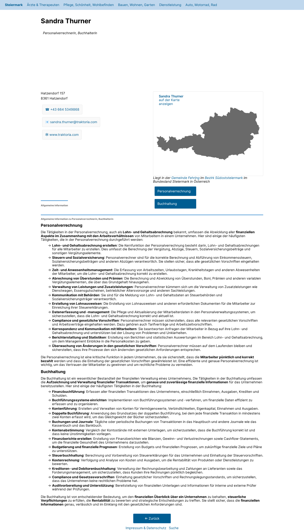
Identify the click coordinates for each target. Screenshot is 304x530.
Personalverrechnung (174, 191)
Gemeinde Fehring (185, 178)
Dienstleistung (170, 5)
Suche (174, 528)
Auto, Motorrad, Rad (201, 5)
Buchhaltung (167, 204)
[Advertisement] (152, 64)
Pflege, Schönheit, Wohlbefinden (89, 5)
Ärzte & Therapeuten (43, 5)
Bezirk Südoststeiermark (224, 178)
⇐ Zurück (152, 518)
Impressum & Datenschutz (146, 528)
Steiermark (14, 5)
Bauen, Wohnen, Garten (136, 5)
